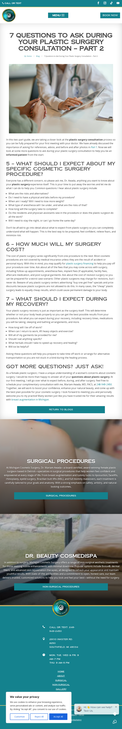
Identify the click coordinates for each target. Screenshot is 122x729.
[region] (38, 707)
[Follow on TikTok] (111, 3)
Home (61, 671)
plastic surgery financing (79, 263)
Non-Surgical (61, 684)
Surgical (61, 680)
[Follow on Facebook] (98, 3)
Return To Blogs (61, 409)
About (61, 676)
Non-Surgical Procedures (61, 586)
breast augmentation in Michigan (30, 399)
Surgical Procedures (61, 495)
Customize (19, 716)
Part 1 (94, 147)
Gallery (61, 689)
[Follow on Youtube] (118, 3)
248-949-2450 (104, 384)
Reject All (39, 716)
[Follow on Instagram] (105, 3)
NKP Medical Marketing (71, 720)
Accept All (58, 716)
